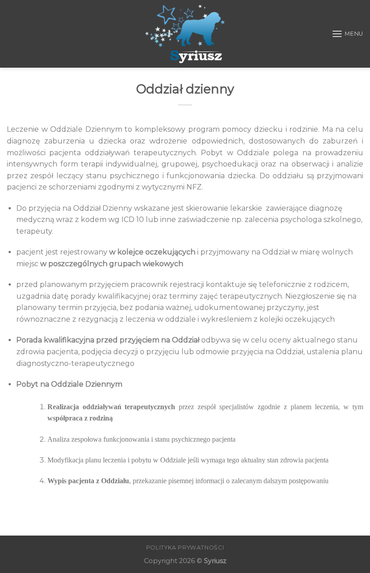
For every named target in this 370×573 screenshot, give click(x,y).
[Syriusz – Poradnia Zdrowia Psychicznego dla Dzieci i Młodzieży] (185, 34)
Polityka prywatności (185, 547)
